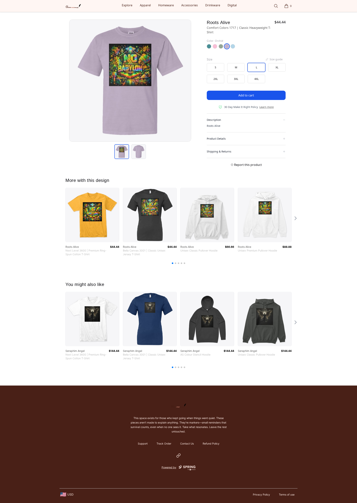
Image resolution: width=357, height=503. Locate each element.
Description (214, 120)
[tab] (122, 152)
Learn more (266, 107)
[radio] (215, 67)
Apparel (145, 5)
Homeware (166, 5)
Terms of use (287, 494)
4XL (256, 79)
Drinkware (212, 5)
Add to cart (246, 95)
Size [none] (209, 59)
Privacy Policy (261, 494)
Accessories (189, 5)
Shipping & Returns (219, 151)
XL (277, 67)
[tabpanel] (130, 81)
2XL (215, 79)
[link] (92, 215)
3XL (236, 79)
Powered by (169, 467)
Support (143, 443)
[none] (274, 59)
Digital (232, 5)
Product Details (216, 138)
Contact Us (187, 443)
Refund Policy (211, 443)
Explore (127, 5)
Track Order (164, 443)
